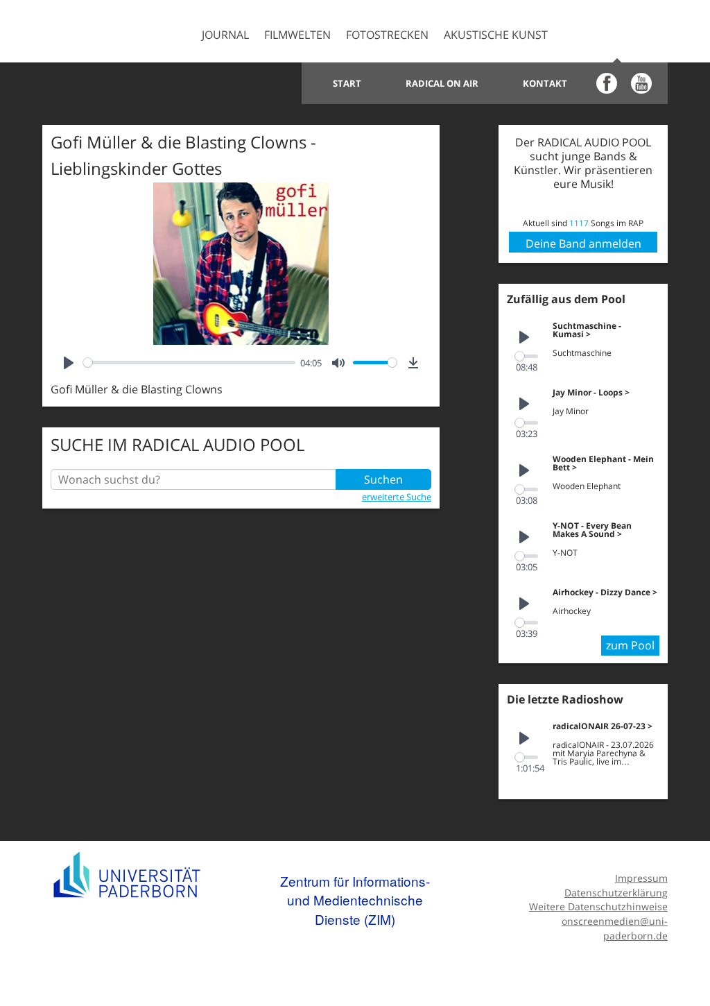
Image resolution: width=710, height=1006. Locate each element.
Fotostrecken (387, 34)
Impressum (641, 878)
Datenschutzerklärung (615, 892)
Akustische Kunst (496, 34)
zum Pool (630, 645)
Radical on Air (442, 83)
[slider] (189, 362)
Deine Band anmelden (583, 243)
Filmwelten (297, 34)
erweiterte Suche (396, 497)
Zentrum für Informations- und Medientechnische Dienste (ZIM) (355, 899)
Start (347, 83)
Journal (225, 34)
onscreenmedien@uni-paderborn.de (614, 928)
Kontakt (545, 83)
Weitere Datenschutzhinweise (598, 906)
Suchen (383, 479)
